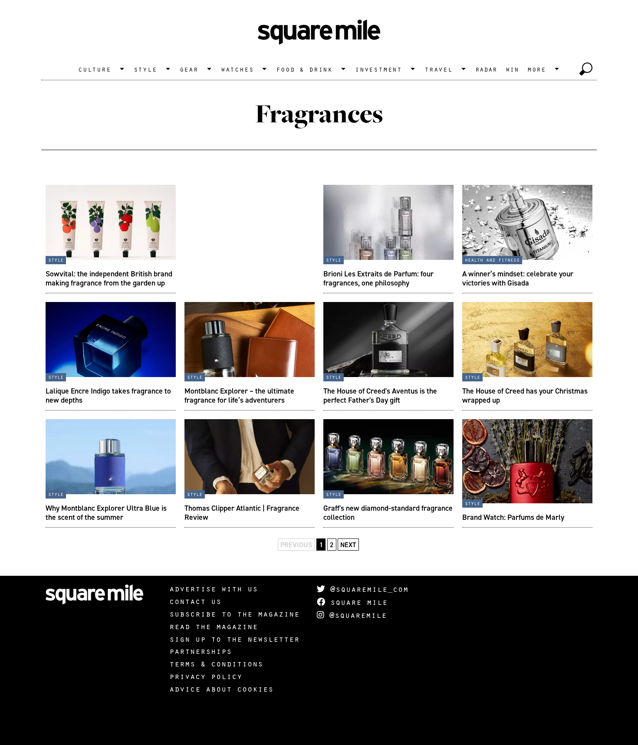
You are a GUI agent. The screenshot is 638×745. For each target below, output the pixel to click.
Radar (486, 69)
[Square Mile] (319, 33)
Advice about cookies (221, 688)
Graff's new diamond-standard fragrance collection (388, 512)
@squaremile (355, 614)
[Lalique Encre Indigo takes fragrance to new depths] (111, 356)
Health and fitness (492, 259)
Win (512, 69)
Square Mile (356, 601)
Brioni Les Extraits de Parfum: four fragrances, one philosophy (378, 278)
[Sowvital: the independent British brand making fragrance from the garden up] (111, 239)
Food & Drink (304, 69)
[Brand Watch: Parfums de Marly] (527, 473)
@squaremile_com (366, 588)
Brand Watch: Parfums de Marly (513, 517)
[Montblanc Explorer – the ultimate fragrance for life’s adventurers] (249, 356)
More (536, 69)
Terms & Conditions (216, 663)
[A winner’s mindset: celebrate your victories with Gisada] (527, 239)
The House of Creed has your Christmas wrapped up (525, 395)
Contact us (195, 601)
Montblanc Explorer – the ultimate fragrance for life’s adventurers (239, 395)
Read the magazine (213, 626)
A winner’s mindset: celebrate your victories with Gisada (517, 278)
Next (348, 544)
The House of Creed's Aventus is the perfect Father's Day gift (380, 395)
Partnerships (200, 650)
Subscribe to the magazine (234, 613)
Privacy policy (205, 676)
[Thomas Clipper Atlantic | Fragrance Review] (249, 473)
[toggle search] (586, 69)
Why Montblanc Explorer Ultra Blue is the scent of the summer (106, 512)
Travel (438, 69)
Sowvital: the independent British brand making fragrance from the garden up (109, 278)
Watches (237, 69)
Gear (189, 69)
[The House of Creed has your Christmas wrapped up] (527, 356)
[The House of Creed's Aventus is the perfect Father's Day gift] (388, 356)
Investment (378, 69)
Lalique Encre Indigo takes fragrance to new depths (108, 395)
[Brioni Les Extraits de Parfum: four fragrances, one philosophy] (388, 239)
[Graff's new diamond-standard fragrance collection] (388, 473)
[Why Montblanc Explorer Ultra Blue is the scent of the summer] (111, 473)
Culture (94, 69)
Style (145, 69)
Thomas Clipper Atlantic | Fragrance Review (241, 512)
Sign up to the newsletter (234, 638)
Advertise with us (213, 588)
